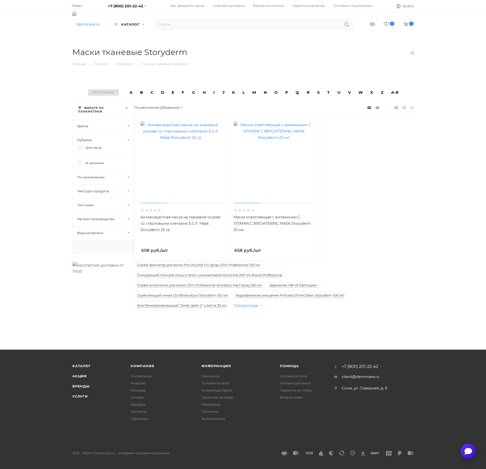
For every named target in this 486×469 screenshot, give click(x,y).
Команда (138, 390)
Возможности (213, 419)
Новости (138, 383)
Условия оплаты (215, 383)
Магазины (210, 376)
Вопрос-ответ (291, 397)
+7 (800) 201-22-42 (125, 6)
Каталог (81, 366)
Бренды (81, 386)
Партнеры (139, 419)
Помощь (289, 366)
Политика (209, 411)
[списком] (404, 107)
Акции (79, 376)
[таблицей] (412, 107)
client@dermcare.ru (360, 376)
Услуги (80, 396)
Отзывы (137, 397)
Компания (142, 366)
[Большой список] (377, 107)
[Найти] (346, 24)
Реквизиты (210, 404)
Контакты (139, 411)
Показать (103, 247)
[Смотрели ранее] (368, 24)
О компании (141, 376)
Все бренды (103, 92)
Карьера (138, 404)
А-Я (394, 92)
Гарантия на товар (217, 397)
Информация (216, 366)
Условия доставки (216, 390)
